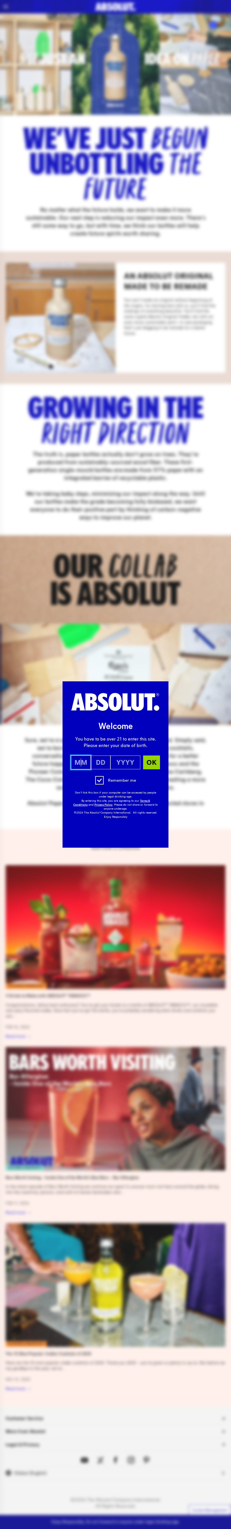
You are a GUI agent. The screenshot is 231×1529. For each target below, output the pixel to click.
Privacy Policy (103, 805)
